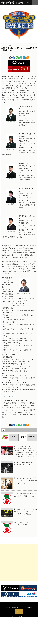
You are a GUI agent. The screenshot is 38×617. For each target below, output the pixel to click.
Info (9, 45)
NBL (3, 430)
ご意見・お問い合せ (16, 607)
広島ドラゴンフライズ (9, 396)
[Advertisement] (19, 562)
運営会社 (8, 607)
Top (36, 614)
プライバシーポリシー (26, 607)
